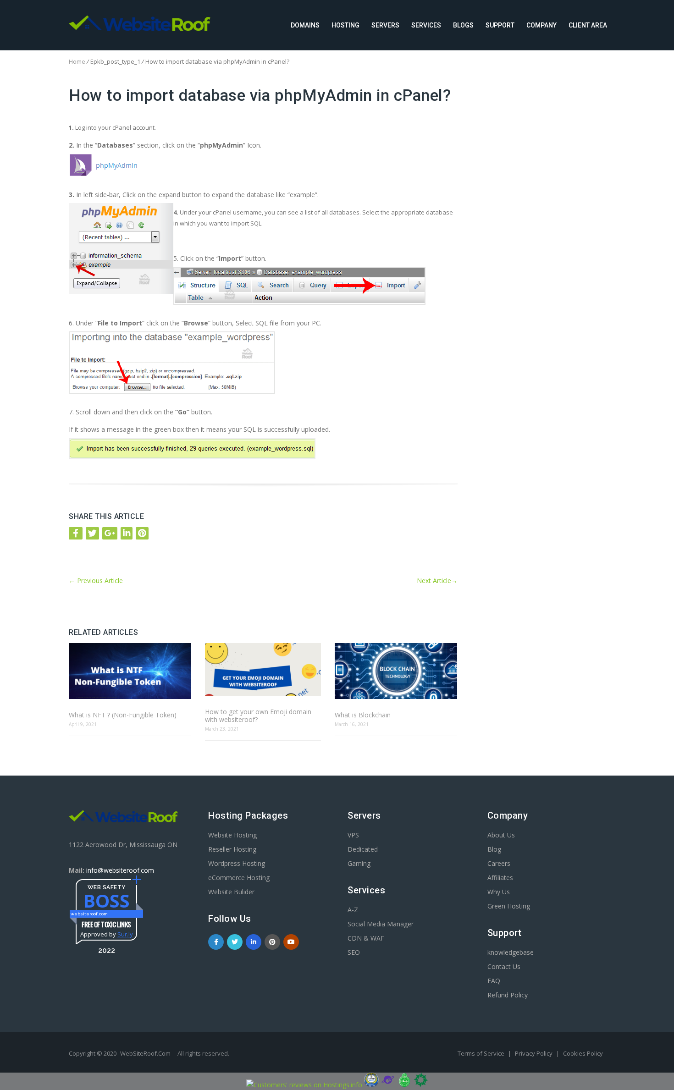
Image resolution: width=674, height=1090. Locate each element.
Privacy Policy (534, 1053)
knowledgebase (510, 952)
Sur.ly (125, 934)
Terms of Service (482, 1053)
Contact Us (503, 966)
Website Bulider (231, 891)
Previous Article (96, 580)
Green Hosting (508, 906)
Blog (494, 849)
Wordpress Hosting (236, 863)
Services (426, 25)
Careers (498, 863)
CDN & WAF (366, 938)
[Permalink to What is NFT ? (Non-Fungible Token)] (130, 671)
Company (541, 25)
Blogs (463, 25)
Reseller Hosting (232, 849)
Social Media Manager (381, 923)
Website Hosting (232, 835)
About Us (501, 835)
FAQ (493, 980)
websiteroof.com (89, 913)
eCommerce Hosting (239, 877)
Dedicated (363, 849)
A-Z (353, 909)
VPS (353, 835)
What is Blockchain (363, 715)
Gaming (359, 863)
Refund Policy (507, 995)
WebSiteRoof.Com (145, 1053)
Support (500, 25)
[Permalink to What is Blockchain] (396, 671)
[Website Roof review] (371, 1084)
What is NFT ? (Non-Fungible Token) (123, 715)
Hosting (345, 25)
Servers (385, 25)
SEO (354, 952)
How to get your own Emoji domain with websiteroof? (258, 715)
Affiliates (500, 877)
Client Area (588, 25)
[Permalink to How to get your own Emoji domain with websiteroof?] (262, 670)
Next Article (437, 580)
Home (77, 61)
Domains (305, 25)
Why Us (498, 891)
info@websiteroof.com (120, 870)
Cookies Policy (583, 1053)
